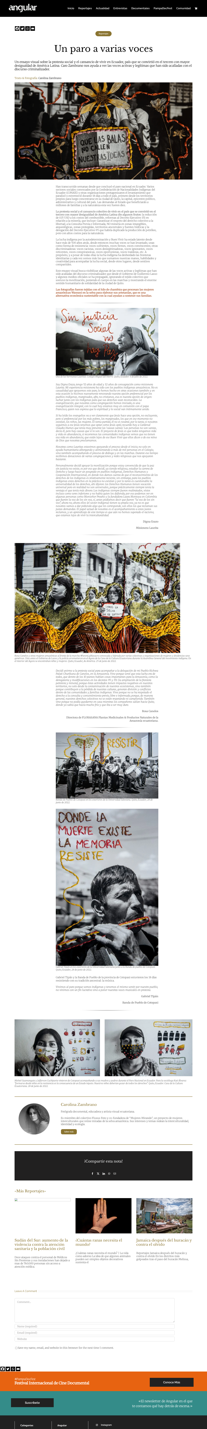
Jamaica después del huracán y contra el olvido (164, 1242)
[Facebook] (17, 28)
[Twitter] (22, 28)
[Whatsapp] (27, 28)
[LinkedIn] (104, 1174)
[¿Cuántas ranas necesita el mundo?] (104, 1215)
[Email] (32, 28)
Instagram (106, 1425)
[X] (98, 1174)
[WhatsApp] (109, 1174)
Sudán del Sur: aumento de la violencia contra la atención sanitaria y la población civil (41, 1244)
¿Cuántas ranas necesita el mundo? (99, 1242)
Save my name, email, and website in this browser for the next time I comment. (66, 1347)
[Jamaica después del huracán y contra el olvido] (164, 1215)
